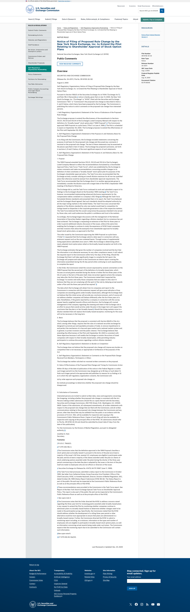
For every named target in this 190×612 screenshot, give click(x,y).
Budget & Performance (37, 574)
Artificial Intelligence (62, 577)
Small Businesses (144, 6)
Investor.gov (89, 574)
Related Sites (90, 577)
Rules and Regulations (71, 28)
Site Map (106, 580)
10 (65, 430)
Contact (32, 584)
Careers (32, 577)
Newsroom (121, 6)
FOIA (56, 580)
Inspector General (60, 584)
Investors (132, 6)
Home (59, 28)
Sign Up (132, 588)
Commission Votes (36, 580)
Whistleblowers (157, 6)
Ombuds (57, 590)
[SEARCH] (162, 11)
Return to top (34, 565)
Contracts (33, 587)
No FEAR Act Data (60, 587)
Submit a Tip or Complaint (152, 19)
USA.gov (88, 580)
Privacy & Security (109, 577)
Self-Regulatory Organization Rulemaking (94, 28)
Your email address (134, 577)
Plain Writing (107, 574)
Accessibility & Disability (63, 574)
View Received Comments (70, 64)
